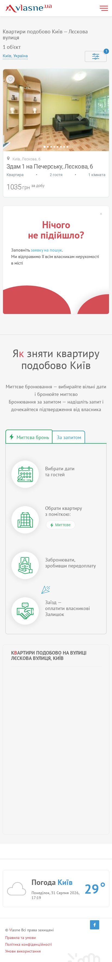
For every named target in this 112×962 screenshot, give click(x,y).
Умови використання (23, 951)
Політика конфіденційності (28, 944)
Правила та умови (20, 937)
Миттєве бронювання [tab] (28, 437)
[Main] (28, 8)
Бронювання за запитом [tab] (68, 437)
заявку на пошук (46, 250)
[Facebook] (94, 924)
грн (26, 187)
